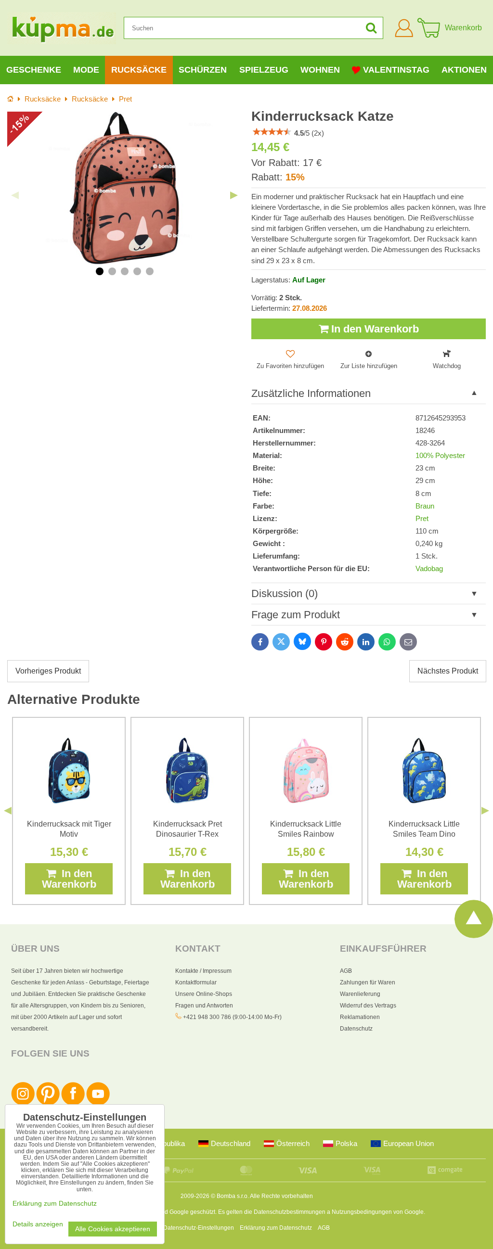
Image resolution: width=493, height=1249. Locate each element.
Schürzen (203, 70)
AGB (346, 971)
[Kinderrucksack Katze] (124, 188)
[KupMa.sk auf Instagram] (23, 1103)
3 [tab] (125, 271)
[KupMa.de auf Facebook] (73, 1103)
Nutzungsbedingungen (362, 1212)
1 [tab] (100, 271)
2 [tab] (112, 271)
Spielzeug (263, 70)
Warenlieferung (360, 994)
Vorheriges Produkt (48, 671)
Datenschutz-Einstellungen (198, 1227)
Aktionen (464, 70)
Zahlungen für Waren (367, 982)
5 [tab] (150, 271)
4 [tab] (137, 271)
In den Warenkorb (373, 329)
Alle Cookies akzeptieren (112, 1229)
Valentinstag (396, 70)
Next (234, 195)
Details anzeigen (38, 1224)
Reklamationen (360, 1017)
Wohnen (320, 70)
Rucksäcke (139, 70)
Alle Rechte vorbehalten (281, 1196)
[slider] (272, 132)
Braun (424, 506)
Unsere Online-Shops (203, 994)
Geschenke (33, 70)
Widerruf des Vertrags (368, 1005)
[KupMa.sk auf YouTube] (98, 1103)
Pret (421, 519)
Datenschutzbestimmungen (289, 1212)
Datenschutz (356, 1028)
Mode (86, 70)
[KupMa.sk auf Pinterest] (48, 1103)
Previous (15, 195)
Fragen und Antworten (204, 1005)
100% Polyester (440, 455)
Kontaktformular (196, 982)
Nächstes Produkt (447, 671)
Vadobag (429, 569)
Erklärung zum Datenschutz (276, 1227)
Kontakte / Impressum (203, 971)
